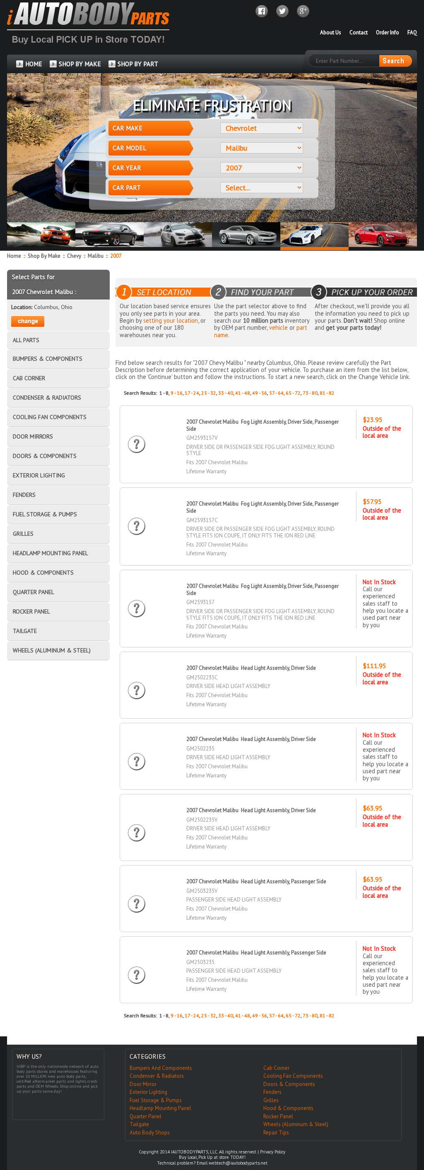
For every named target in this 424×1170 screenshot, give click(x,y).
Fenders (272, 1092)
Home (14, 255)
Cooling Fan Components (293, 1075)
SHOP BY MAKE (80, 64)
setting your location (170, 320)
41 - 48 (242, 393)
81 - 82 (327, 393)
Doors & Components (289, 1084)
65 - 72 (293, 393)
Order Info (387, 32)
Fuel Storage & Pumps (156, 1100)
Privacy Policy (272, 1152)
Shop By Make (44, 255)
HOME (33, 64)
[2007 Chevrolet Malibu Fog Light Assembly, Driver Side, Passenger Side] (136, 437)
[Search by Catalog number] (395, 61)
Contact (358, 32)
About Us (330, 32)
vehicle (278, 327)
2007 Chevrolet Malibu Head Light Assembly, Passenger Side (256, 881)
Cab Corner (276, 1068)
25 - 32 (208, 393)
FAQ (412, 32)
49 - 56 (259, 393)
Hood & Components (288, 1108)
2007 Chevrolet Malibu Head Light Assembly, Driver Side (251, 667)
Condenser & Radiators (157, 1075)
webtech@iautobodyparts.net (238, 1163)
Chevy (74, 255)
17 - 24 (192, 393)
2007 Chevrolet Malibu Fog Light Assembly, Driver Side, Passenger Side (262, 425)
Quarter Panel (145, 1116)
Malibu (96, 255)
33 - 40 (225, 393)
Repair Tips (276, 1132)
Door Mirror (143, 1084)
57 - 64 (276, 393)
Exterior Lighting (148, 1092)
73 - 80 (310, 393)
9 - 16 (177, 393)
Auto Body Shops (150, 1132)
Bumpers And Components (161, 1068)
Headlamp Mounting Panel (160, 1108)
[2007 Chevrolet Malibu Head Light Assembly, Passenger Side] (136, 896)
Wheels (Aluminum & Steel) (295, 1124)
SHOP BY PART (138, 64)
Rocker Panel (278, 1116)
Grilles (271, 1100)
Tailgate (139, 1124)
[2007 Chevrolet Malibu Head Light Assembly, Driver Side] (136, 683)
